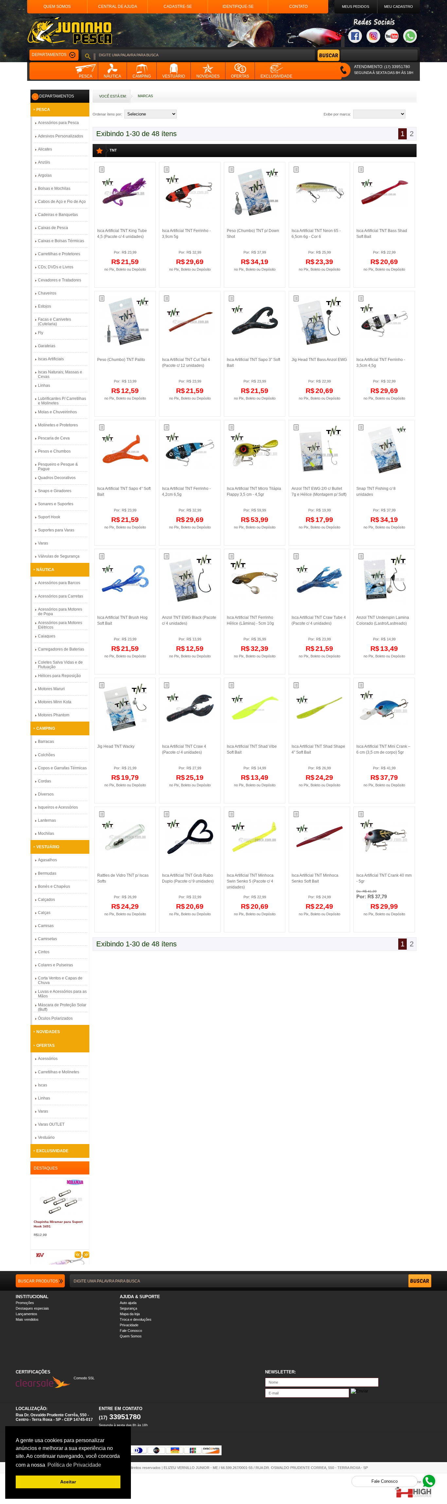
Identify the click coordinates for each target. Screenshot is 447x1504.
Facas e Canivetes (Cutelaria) (54, 321)
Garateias (46, 346)
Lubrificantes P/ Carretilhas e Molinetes (62, 400)
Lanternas (47, 820)
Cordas (44, 781)
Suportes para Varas (56, 530)
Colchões (46, 755)
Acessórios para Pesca (58, 122)
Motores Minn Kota (54, 702)
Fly (40, 333)
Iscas (42, 1085)
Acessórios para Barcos (59, 583)
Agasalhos (47, 860)
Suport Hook (49, 517)
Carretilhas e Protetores (59, 254)
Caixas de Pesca (53, 227)
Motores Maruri (51, 689)
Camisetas (47, 939)
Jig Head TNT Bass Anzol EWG (319, 359)
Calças (44, 912)
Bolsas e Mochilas (54, 188)
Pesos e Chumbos (54, 451)
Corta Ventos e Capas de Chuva (60, 980)
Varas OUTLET (51, 1124)
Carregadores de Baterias (61, 649)
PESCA (43, 109)
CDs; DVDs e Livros (55, 267)
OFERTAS (45, 1045)
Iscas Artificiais (51, 359)
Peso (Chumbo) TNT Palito (121, 359)
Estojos (44, 306)
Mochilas (46, 833)
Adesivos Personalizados (60, 136)
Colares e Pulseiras (55, 965)
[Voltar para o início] (69, 30)
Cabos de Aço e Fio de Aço (62, 201)
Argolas (45, 175)
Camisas (46, 925)
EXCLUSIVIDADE (52, 1151)
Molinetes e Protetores (58, 425)
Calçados (46, 899)
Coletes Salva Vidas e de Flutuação (60, 664)
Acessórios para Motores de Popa (60, 611)
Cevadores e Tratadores (59, 280)
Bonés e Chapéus (54, 886)
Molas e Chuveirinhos (57, 412)
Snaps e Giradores (54, 491)
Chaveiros (47, 293)
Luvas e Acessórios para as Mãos (62, 993)
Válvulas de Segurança (59, 556)
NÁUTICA (45, 569)
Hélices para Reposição (59, 675)
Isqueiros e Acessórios (58, 807)
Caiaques (46, 636)
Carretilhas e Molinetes (58, 1072)
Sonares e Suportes (55, 504)
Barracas (46, 741)
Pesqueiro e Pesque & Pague (58, 466)
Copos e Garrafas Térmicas (62, 768)
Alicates (45, 149)
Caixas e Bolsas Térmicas (61, 241)
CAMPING (45, 728)
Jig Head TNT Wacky (115, 746)
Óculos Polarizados (55, 1018)
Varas (43, 543)
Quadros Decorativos (57, 477)
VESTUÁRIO (47, 847)
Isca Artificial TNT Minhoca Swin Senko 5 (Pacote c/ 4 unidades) (250, 881)
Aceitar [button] (68, 1481)
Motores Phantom (53, 715)
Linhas (44, 385)
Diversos (46, 794)
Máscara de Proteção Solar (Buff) (62, 1007)
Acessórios (48, 1058)
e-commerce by (418, 1482)
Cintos (43, 952)
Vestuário (46, 1137)
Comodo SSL (84, 1378)
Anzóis (44, 162)
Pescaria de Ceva (54, 438)
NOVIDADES (48, 1032)
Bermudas (47, 873)
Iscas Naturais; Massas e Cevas (60, 374)
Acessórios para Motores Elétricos (60, 625)
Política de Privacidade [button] (74, 1465)
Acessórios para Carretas (60, 596)
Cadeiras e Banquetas (58, 214)
